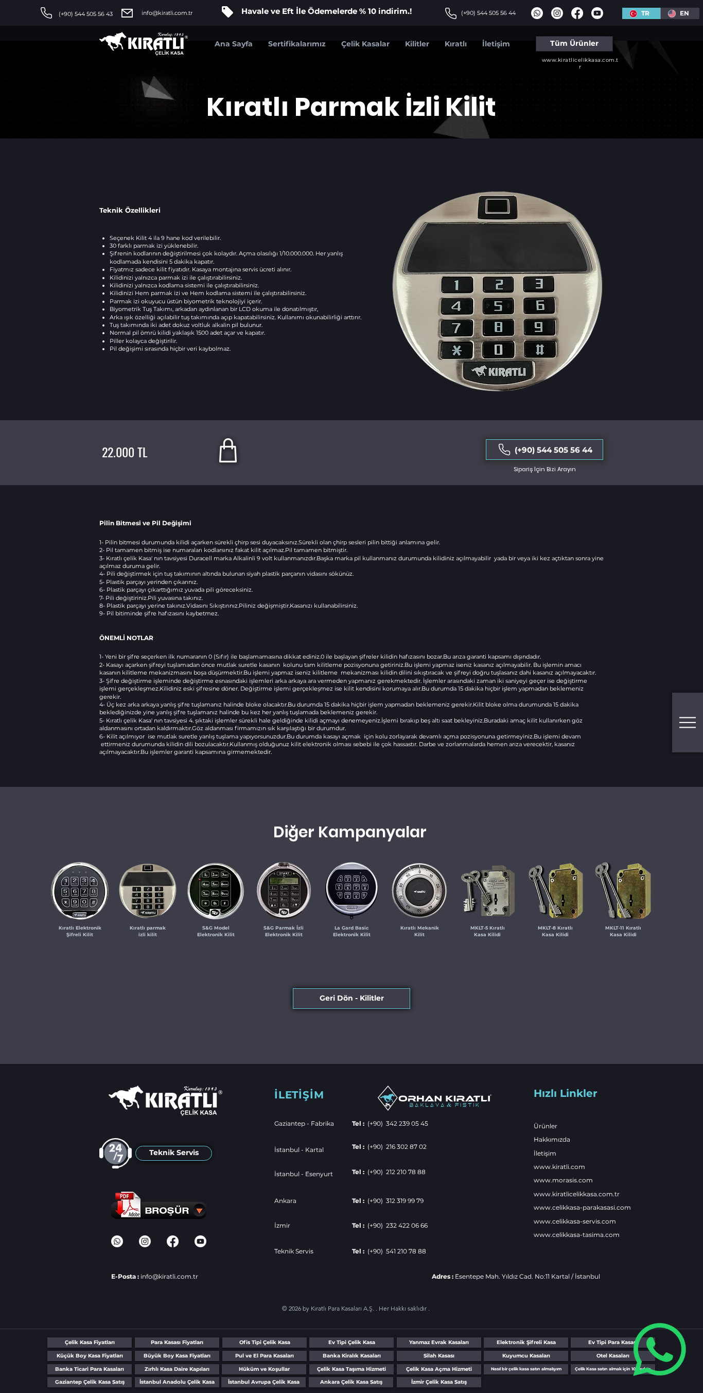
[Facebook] (577, 13)
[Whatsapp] (660, 1350)
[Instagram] (557, 13)
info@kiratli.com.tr (167, 12)
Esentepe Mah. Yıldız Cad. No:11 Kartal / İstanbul (516, 1276)
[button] (687, 722)
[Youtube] (597, 13)
